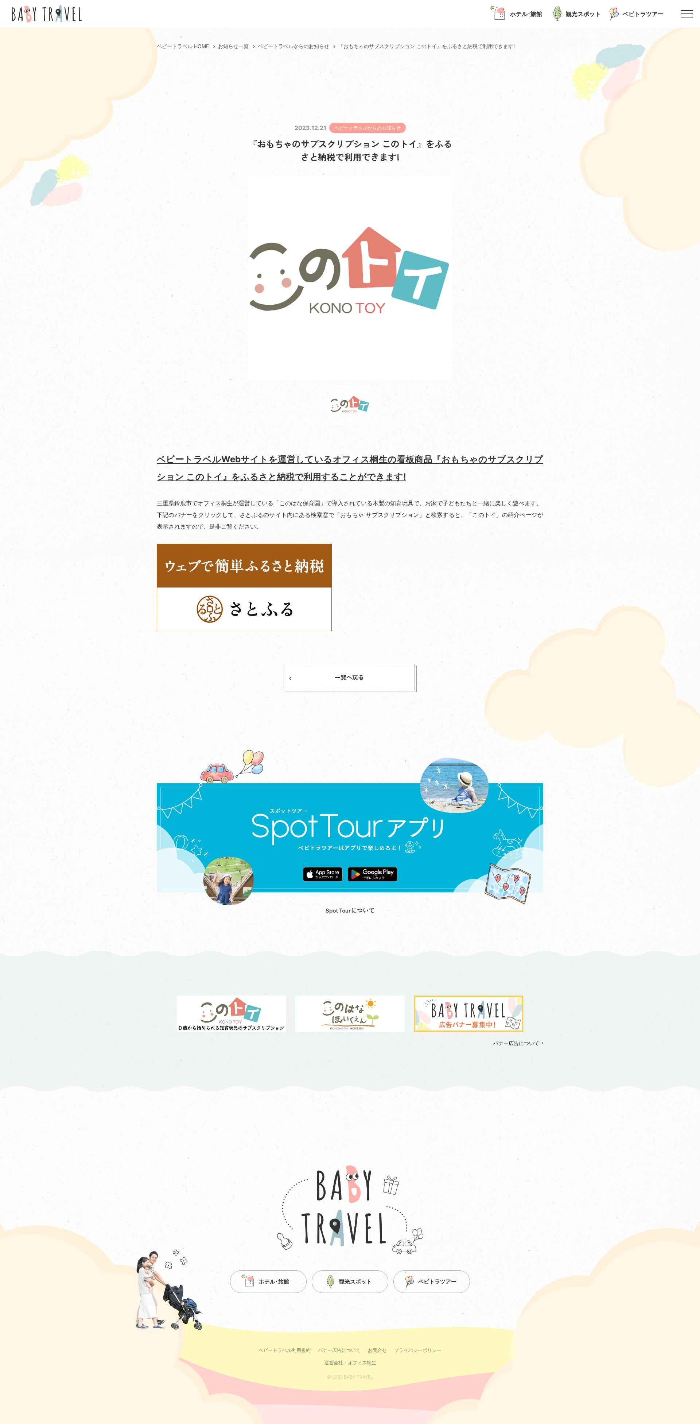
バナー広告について (516, 1043)
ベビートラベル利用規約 (284, 1350)
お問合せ (377, 1350)
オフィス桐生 (362, 1362)
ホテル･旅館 (274, 1281)
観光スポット (355, 1281)
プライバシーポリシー (418, 1350)
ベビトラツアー (437, 1281)
